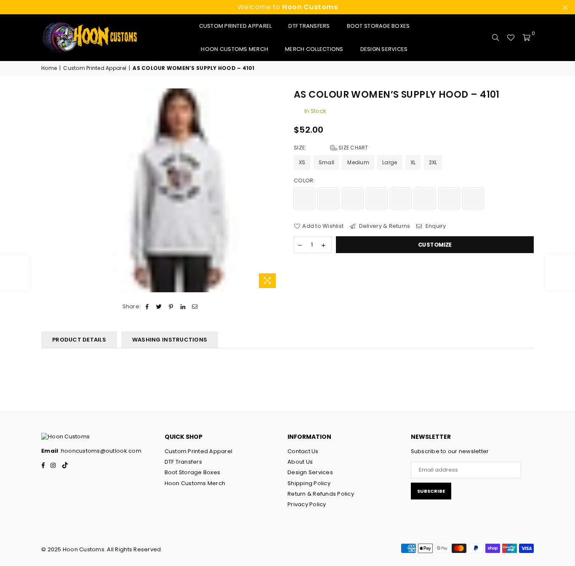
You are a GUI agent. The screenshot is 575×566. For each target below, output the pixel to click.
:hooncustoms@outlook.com (99, 451)
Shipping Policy (309, 483)
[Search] (495, 37)
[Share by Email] (195, 306)
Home (49, 68)
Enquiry (435, 226)
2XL (433, 162)
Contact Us (303, 451)
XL (413, 162)
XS (302, 162)
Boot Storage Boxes (378, 26)
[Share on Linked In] (183, 306)
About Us (300, 462)
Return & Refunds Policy (321, 494)
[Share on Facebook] (147, 306)
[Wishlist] (510, 37)
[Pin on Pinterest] (171, 306)
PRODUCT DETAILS (79, 340)
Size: (331, 148)
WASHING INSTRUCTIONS (169, 340)
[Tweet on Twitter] (159, 306)
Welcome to (287, 7)
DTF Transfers (309, 26)
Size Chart (352, 147)
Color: (305, 180)
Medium (358, 162)
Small (326, 162)
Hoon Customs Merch (234, 49)
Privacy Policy (307, 504)
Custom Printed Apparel (235, 26)
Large (389, 162)
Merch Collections (314, 49)
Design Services (384, 49)
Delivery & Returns (383, 226)
